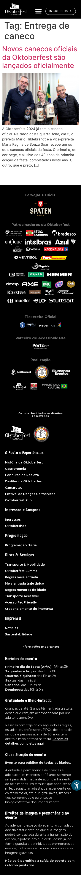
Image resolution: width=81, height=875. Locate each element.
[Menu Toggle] (38, 11)
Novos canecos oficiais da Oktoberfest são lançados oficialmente (39, 57)
